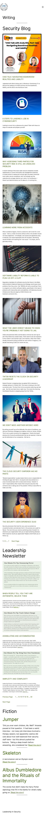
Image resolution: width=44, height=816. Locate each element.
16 (21, 697)
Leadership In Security (12, 812)
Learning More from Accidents (17, 227)
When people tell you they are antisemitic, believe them (18, 594)
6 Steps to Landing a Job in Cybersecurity (16, 120)
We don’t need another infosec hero (20, 425)
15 (19, 697)
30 (31, 697)
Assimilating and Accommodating (19, 636)
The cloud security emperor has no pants (20, 472)
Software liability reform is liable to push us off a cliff (21, 276)
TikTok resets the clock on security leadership (20, 378)
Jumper (11, 719)
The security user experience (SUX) (19, 522)
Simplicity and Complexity (15, 679)
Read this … (16, 607)
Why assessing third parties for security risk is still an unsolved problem (19, 163)
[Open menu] (42, 7)
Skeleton (12, 753)
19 (27, 697)
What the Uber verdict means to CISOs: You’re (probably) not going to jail (21, 329)
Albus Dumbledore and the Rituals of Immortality (22, 775)
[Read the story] (34, 745)
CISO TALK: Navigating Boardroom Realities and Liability (18, 78)
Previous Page (8, 697)
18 (25, 697)
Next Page (15, 541)
